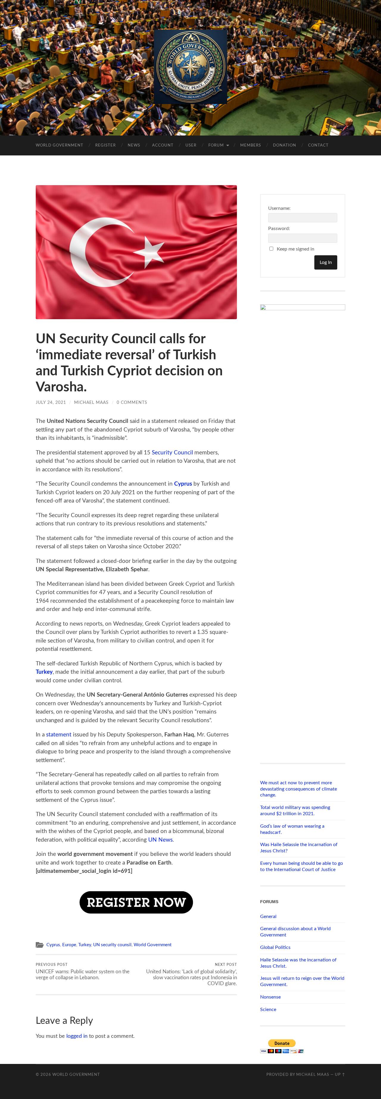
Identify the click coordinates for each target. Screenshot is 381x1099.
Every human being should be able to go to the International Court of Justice (301, 866)
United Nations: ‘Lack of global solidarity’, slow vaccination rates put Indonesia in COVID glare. (191, 974)
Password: (279, 228)
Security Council (172, 453)
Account (163, 145)
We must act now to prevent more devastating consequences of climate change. (298, 789)
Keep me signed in (295, 249)
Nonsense (270, 997)
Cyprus (183, 484)
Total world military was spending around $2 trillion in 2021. (295, 810)
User (190, 145)
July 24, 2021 (51, 402)
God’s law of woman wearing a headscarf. (292, 829)
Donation (284, 145)
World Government (59, 145)
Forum (216, 145)
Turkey (44, 672)
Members (250, 145)
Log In (326, 262)
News (134, 145)
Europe (69, 945)
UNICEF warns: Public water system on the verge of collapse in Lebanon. (82, 971)
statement (58, 735)
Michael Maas (91, 402)
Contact (318, 145)
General (268, 916)
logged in (77, 1036)
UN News (160, 840)
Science (268, 1009)
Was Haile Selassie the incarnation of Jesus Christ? (299, 847)
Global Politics (275, 947)
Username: (279, 208)
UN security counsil (112, 945)
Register (105, 145)
